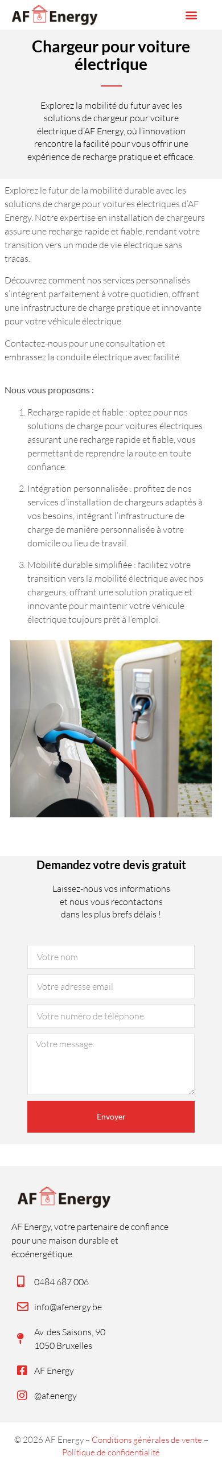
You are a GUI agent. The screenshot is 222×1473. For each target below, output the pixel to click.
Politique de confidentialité (111, 1452)
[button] (191, 15)
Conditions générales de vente (147, 1439)
